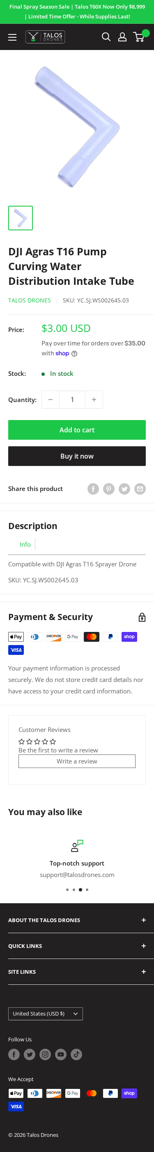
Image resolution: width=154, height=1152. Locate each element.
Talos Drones (29, 300)
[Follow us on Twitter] (29, 1054)
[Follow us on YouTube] (61, 1054)
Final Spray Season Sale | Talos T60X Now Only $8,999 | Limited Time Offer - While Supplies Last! (77, 11)
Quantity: (22, 399)
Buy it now (77, 456)
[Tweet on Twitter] (124, 488)
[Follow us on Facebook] (14, 1054)
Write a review (77, 761)
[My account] (122, 36)
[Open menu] (12, 37)
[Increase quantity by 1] (94, 399)
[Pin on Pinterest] (109, 488)
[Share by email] (140, 488)
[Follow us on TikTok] (76, 1054)
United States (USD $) (38, 1013)
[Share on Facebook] (93, 488)
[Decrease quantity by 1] (50, 399)
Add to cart (77, 429)
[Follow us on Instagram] (45, 1054)
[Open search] (106, 36)
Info (25, 544)
